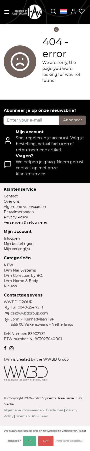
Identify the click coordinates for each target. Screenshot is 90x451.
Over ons (12, 201)
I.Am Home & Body (21, 281)
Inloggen (12, 238)
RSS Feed (40, 416)
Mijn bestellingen (19, 243)
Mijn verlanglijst (17, 249)
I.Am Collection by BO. (23, 275)
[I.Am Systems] (27, 12)
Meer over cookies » (69, 441)
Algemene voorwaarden (25, 206)
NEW (8, 265)
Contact (11, 196)
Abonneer (72, 120)
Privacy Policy (16, 217)
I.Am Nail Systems (20, 270)
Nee (45, 441)
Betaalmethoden (19, 212)
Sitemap (23, 416)
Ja (29, 441)
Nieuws (10, 286)
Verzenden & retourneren (26, 222)
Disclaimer (54, 410)
